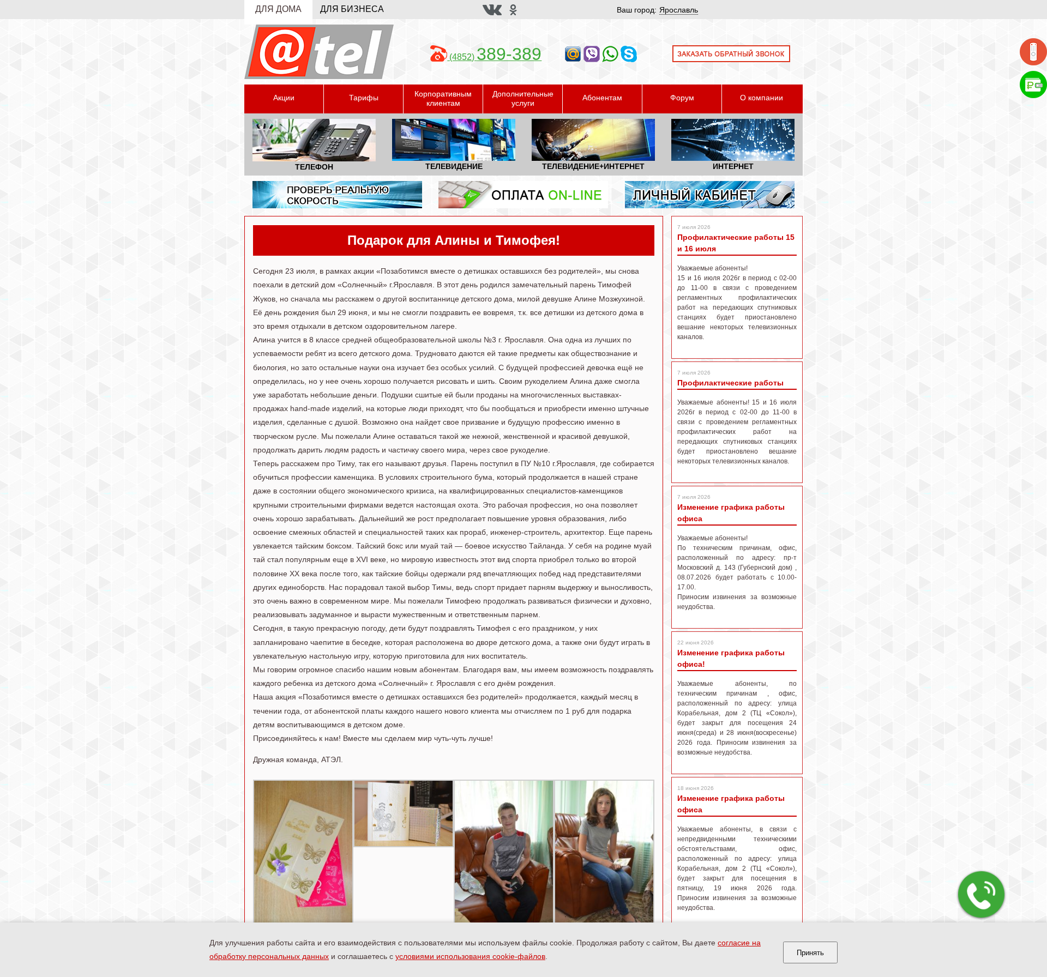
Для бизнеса (352, 9)
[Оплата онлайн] (1033, 83)
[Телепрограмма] (1033, 51)
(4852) (494, 57)
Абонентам (602, 97)
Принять (810, 953)
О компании (761, 97)
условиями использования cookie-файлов (470, 956)
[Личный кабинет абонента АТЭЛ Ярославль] (710, 193)
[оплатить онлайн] (523, 193)
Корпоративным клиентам (443, 98)
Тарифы (363, 97)
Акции (283, 97)
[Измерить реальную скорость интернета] (337, 193)
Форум (682, 97)
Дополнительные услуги (522, 98)
